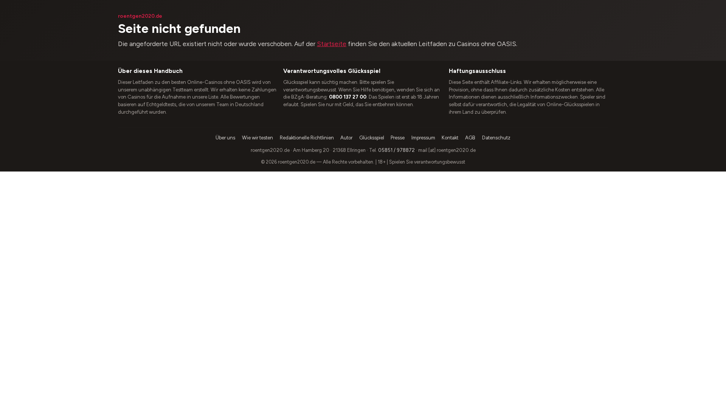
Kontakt (450, 138)
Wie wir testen (257, 138)
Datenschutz (496, 138)
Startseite (331, 44)
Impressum (423, 138)
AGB (470, 138)
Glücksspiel (371, 138)
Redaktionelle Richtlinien (307, 138)
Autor (346, 138)
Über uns (225, 138)
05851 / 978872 (396, 150)
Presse (398, 138)
